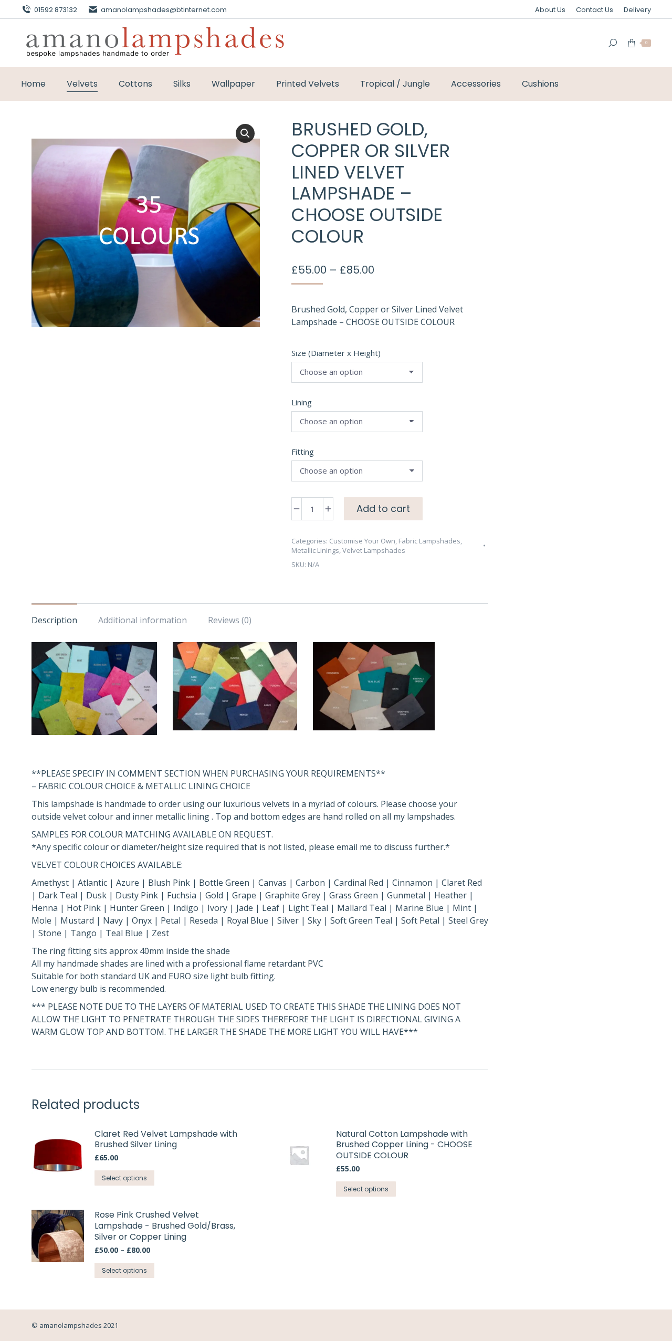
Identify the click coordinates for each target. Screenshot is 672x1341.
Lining (301, 402)
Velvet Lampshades (373, 550)
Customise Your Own (362, 541)
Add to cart (383, 508)
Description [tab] (54, 620)
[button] (245, 133)
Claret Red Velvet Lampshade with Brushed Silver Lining (165, 1140)
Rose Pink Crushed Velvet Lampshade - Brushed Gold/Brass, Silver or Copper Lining (164, 1226)
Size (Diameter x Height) (336, 353)
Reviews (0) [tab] (229, 620)
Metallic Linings (315, 550)
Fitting (302, 451)
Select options (124, 1178)
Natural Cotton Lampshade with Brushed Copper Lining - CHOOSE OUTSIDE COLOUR (404, 1145)
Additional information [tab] (142, 620)
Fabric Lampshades (429, 541)
